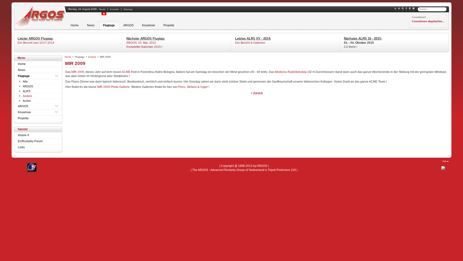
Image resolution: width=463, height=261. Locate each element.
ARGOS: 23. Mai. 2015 (141, 42)
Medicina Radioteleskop (291, 72)
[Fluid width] (413, 9)
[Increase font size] (402, 9)
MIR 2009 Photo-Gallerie (113, 87)
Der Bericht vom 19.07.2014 (36, 42)
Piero (181, 87)
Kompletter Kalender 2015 (143, 47)
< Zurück (257, 93)
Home (68, 57)
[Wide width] (410, 9)
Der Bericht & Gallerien (250, 42)
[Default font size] (399, 9)
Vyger (204, 87)
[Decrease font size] (395, 9)
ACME (126, 72)
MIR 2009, (78, 72)
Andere (92, 57)
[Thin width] (406, 9)
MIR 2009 (75, 63)
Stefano (192, 87)
